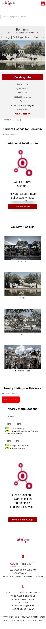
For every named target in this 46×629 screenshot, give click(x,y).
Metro (28, 37)
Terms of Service (24, 576)
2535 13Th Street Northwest (21, 32)
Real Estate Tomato (34, 620)
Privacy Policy (9, 576)
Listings (5, 37)
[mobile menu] (43, 3)
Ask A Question (22, 113)
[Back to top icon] (41, 624)
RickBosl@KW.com (26, 606)
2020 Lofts (22, 261)
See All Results (10, 399)
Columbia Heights (25, 105)
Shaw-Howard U (17, 448)
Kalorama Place (22, 370)
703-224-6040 (23, 603)
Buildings (18, 37)
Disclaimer (38, 576)
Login (5, 620)
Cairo (22, 334)
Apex (22, 297)
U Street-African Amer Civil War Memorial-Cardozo (21, 432)
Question (38, 37)
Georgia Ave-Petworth (19, 445)
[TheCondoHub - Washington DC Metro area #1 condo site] (8, 3)
